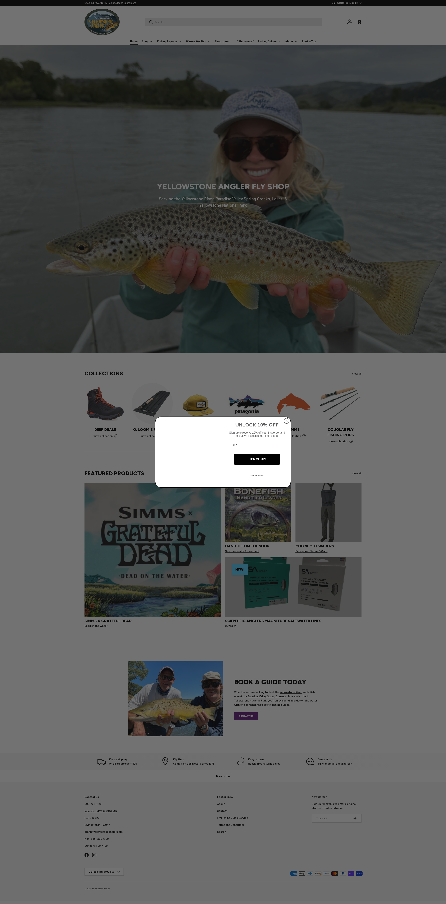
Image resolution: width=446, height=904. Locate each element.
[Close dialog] (286, 421)
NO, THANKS (257, 475)
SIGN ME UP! (257, 459)
